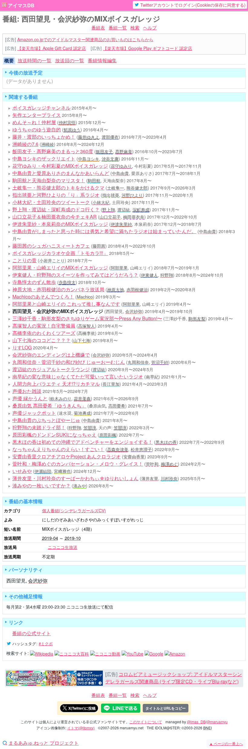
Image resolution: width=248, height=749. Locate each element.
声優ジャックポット (34, 412)
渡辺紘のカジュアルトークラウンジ (51, 369)
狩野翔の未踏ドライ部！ (39, 427)
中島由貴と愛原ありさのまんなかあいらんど (60, 173)
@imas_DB (196, 721)
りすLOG (22, 347)
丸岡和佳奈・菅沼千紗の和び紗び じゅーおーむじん (68, 361)
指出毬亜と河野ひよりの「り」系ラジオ (56, 194)
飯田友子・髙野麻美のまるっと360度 (52, 151)
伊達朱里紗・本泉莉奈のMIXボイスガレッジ (60, 223)
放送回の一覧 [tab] (69, 60)
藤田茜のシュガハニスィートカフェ (51, 245)
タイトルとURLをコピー (165, 708)
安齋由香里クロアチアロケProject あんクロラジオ (66, 456)
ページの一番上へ (226, 743)
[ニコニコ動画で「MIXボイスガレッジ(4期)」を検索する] (105, 653)
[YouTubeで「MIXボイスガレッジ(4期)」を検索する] (132, 653)
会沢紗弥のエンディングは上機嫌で (51, 354)
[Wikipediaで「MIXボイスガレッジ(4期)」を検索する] (41, 653)
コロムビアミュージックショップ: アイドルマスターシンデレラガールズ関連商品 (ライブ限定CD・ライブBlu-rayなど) (173, 678)
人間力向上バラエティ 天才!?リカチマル (56, 383)
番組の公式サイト (31, 633)
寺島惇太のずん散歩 (34, 282)
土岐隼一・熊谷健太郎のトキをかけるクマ (58, 187)
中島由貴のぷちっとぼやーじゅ (46, 420)
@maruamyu (217, 721)
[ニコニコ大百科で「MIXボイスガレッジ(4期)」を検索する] (71, 653)
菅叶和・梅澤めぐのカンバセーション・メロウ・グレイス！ (77, 463)
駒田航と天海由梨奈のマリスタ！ (48, 180)
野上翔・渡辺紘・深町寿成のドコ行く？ (56, 209)
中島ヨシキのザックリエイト (43, 158)
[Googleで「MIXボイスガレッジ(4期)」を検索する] (154, 653)
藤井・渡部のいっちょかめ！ (43, 136)
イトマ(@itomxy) (81, 727)
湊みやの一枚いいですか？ (41, 485)
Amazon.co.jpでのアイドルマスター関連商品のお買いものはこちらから (85, 39)
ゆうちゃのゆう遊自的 (36, 129)
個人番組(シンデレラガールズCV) (74, 510)
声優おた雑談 (26, 391)
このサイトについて (145, 721)
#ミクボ (46, 643)
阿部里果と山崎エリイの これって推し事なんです (66, 303)
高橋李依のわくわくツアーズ (43, 332)
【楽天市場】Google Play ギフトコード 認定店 (147, 48)
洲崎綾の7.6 (25, 143)
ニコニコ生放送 (62, 547)
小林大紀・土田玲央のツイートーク (51, 202)
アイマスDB (21, 5)
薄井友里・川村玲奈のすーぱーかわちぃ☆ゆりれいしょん (75, 478)
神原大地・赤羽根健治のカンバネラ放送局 (58, 289)
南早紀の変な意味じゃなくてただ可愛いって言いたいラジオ (77, 376)
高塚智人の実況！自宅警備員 (43, 325)
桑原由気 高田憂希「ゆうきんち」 (49, 405)
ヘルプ (150, 27)
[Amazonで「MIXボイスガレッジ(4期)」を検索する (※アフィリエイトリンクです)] (175, 653)
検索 (134, 27)
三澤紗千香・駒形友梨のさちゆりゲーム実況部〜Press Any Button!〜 (87, 318)
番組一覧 (118, 27)
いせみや (22, 470)
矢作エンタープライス (36, 114)
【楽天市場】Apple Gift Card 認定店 (51, 48)
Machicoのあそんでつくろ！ (43, 296)
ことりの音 (24, 260)
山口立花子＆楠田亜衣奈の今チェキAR (54, 216)
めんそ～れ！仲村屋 (34, 122)
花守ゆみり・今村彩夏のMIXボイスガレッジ (60, 165)
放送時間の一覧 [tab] (34, 60)
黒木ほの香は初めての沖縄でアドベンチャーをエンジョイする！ (82, 441)
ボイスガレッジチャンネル (41, 107)
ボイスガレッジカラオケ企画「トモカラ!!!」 (60, 252)
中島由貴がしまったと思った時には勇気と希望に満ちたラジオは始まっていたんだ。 (104, 231)
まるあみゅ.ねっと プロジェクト (43, 743)
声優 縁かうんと (29, 398)
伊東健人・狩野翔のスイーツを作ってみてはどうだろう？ (75, 274)
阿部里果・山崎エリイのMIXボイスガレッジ (60, 267)
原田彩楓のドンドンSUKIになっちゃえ (54, 434)
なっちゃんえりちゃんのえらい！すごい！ (58, 449)
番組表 (98, 27)
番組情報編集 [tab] (102, 60)
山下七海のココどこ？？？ (41, 340)
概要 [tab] (9, 60)
